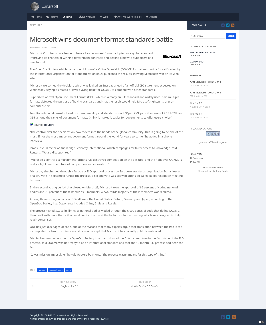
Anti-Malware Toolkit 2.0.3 (205, 92)
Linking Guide (220, 170)
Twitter (196, 161)
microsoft (42, 270)
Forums (53, 16)
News (69, 16)
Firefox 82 (196, 114)
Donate (152, 16)
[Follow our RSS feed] (233, 25)
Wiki (105, 16)
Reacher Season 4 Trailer (203, 52)
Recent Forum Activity (203, 46)
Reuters (49, 125)
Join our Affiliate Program (213, 142)
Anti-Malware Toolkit (129, 16)
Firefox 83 (196, 103)
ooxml (68, 270)
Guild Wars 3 (197, 61)
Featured (36, 25)
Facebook (198, 158)
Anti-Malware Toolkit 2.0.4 (205, 81)
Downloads (88, 16)
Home (38, 16)
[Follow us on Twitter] (228, 25)
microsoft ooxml (56, 270)
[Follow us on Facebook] (223, 25)
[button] (261, 322)
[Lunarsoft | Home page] (45, 6)
